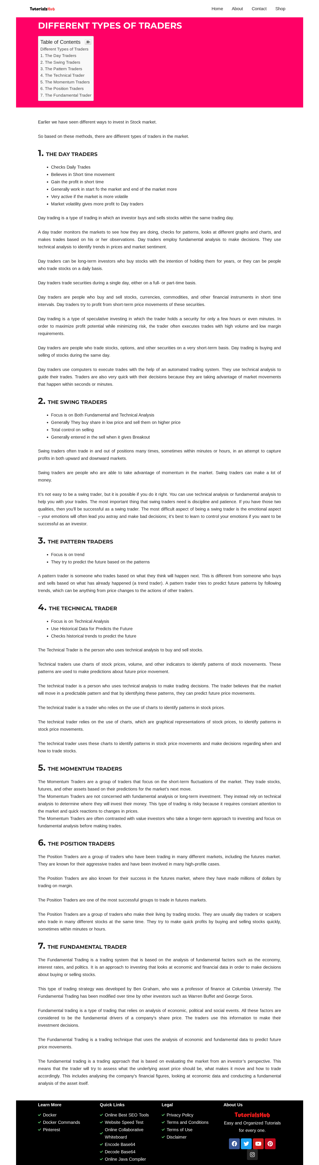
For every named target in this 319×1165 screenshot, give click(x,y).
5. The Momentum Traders (65, 82)
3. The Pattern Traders (61, 69)
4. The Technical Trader (62, 75)
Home (217, 8)
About (237, 8)
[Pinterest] (270, 1143)
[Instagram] (252, 1154)
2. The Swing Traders (60, 62)
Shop (280, 8)
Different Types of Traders (64, 49)
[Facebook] (234, 1143)
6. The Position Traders (62, 88)
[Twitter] (246, 1143)
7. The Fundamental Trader (65, 95)
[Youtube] (258, 1143)
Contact (259, 8)
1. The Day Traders (58, 55)
